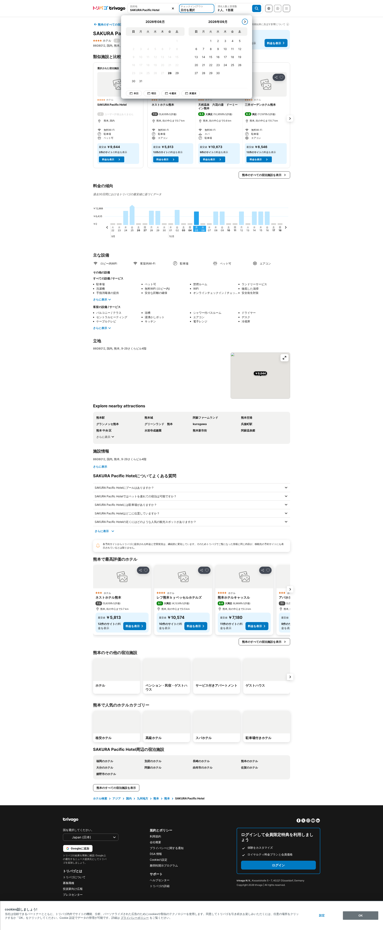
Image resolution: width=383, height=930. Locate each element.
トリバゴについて (74, 877)
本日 (136, 93)
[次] (244, 21)
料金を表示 (274, 43)
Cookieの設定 (158, 859)
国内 (129, 798)
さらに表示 (100, 299)
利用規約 (155, 836)
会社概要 (155, 842)
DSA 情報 (156, 853)
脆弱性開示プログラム (164, 865)
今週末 (172, 93)
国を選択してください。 (78, 830)
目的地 (133, 6)
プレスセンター (73, 894)
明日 (153, 93)
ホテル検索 (100, 798)
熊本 (156, 798)
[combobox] (153, 10)
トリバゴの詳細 (159, 886)
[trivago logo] (109, 8)
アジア (116, 798)
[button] (118, 84)
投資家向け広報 (73, 888)
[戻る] (107, 228)
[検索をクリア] (173, 8)
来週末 (192, 93)
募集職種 (68, 883)
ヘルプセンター (159, 880)
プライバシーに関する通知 (167, 848)
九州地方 (142, 798)
